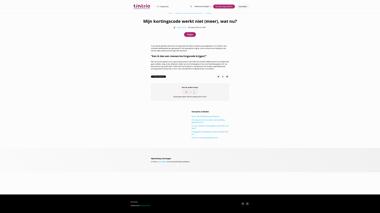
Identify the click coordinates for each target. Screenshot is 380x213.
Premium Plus (145, 205)
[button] (203, 6)
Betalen (208, 13)
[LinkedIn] (227, 77)
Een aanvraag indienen (224, 6)
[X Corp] (223, 77)
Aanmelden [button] (243, 6)
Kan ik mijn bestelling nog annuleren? (206, 116)
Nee (186, 92)
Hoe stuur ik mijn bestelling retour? (205, 138)
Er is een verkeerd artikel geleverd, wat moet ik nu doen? (210, 127)
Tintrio (170, 13)
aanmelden (162, 162)
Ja (194, 92)
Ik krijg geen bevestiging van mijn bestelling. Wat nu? (210, 133)
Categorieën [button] (164, 6)
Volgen (190, 34)
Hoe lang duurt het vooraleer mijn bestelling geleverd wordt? (208, 121)
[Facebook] (218, 77)
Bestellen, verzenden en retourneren (189, 13)
